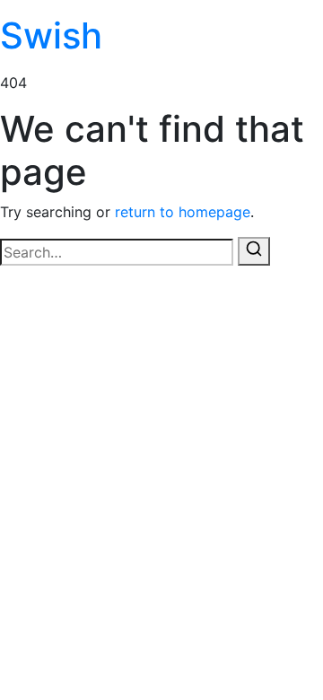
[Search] (254, 251)
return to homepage (182, 212)
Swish (51, 35)
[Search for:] (116, 252)
